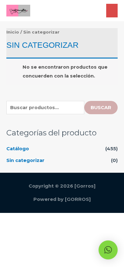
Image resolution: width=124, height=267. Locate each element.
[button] (108, 249)
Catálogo (17, 149)
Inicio (12, 31)
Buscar (101, 107)
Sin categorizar (25, 160)
